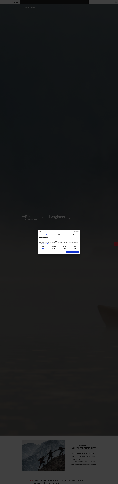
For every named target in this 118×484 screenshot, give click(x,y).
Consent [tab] (45, 234)
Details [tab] (59, 234)
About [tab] (73, 234)
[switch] (54, 248)
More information (46, 243)
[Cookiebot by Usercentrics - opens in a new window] (75, 231)
